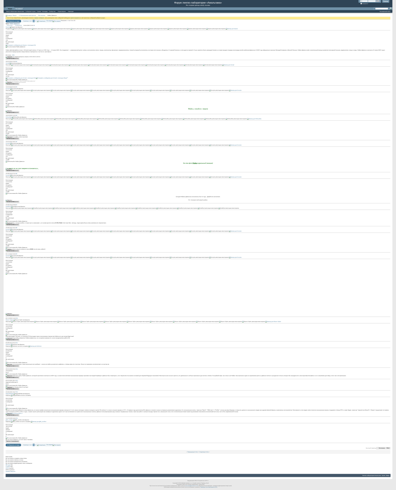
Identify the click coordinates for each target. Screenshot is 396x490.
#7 (16, 205)
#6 (16, 173)
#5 (16, 141)
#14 (17, 392)
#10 (17, 318)
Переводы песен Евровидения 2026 (208, 487)
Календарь (45, 11)
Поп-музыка (41, 15)
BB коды (8, 465)
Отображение (18, 25)
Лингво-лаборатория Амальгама (371, 475)
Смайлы (8, 466)
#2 (16, 61)
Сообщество (52, 11)
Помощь (385, 1)
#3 (16, 87)
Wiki (13, 55)
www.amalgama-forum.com (191, 485)
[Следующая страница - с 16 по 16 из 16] (41, 21)
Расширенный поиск (385, 11)
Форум (10, 9)
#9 (16, 254)
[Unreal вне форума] (228, 65)
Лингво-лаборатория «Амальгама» (15, 11)
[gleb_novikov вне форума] (38, 421)
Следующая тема (204, 452)
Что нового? (19, 9)
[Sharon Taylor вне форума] (273, 321)
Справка (39, 11)
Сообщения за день (30, 11)
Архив (383, 475)
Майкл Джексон (14, 24)
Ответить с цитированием (12, 58)
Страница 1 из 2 (27, 21)
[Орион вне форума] (232, 28)
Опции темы (9, 25)
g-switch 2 (19, 413)
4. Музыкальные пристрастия (27, 15)
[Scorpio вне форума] (235, 90)
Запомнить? (365, 3)
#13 (17, 380)
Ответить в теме (13, 21)
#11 (17, 343)
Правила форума (10, 471)
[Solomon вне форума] (35, 346)
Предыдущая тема (192, 452)
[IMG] (7, 468)
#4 (16, 115)
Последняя (49, 20)
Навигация (71, 11)
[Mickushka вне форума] (254, 119)
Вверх (388, 448)
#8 (16, 227)
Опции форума (62, 11)
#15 (17, 418)
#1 (34, 25)
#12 (17, 369)
